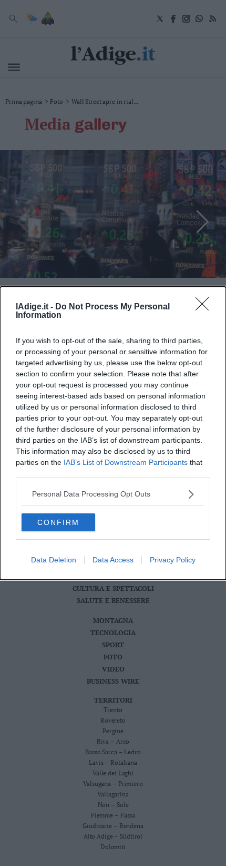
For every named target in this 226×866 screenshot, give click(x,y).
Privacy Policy (173, 560)
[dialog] (113, 433)
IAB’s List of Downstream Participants (126, 462)
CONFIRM (58, 522)
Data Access (113, 560)
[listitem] (113, 494)
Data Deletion (53, 560)
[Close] (205, 307)
